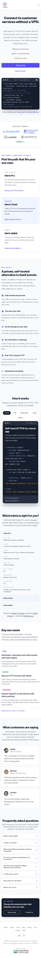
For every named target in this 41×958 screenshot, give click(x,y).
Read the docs (20, 71)
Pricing (29, 927)
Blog (23, 927)
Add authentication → (12, 501)
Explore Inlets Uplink (13, 248)
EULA (24, 930)
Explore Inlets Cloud (13, 219)
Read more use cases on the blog (14, 710)
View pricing (20, 65)
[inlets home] (5, 5)
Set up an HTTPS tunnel (14, 191)
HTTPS (6, 413)
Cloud (35, 413)
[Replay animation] (37, 80)
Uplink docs (28, 616)
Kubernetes (24, 413)
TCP (14, 413)
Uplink (20, 417)
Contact (17, 930)
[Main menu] (38, 5)
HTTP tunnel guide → (12, 498)
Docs (35, 927)
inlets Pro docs (18, 613)
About (6, 927)
